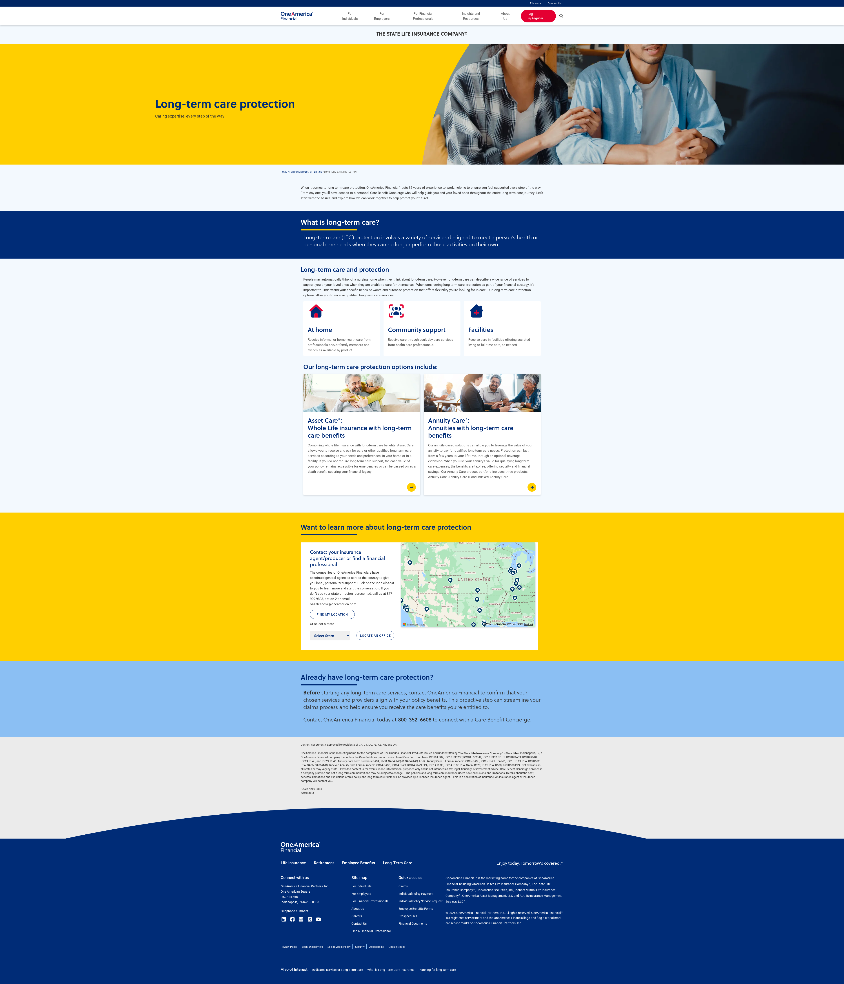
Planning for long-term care (437, 970)
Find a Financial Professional (371, 931)
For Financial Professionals (423, 16)
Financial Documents (412, 923)
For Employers (382, 16)
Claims (403, 886)
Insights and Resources (471, 16)
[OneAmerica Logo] (300, 849)
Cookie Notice (397, 946)
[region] (468, 584)
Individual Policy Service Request (420, 901)
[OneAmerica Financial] (297, 16)
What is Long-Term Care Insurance (390, 970)
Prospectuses (407, 916)
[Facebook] (292, 919)
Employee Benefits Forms (415, 908)
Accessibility (376, 946)
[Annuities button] (532, 487)
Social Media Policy (339, 946)
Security (360, 946)
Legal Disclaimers (312, 946)
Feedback (528, 624)
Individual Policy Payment (415, 894)
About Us (505, 16)
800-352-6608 (414, 719)
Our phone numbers (294, 911)
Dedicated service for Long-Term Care (337, 970)
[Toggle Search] (561, 16)
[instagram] (301, 919)
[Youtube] (318, 919)
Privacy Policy (289, 946)
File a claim (537, 3)
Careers (356, 916)
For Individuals (350, 16)
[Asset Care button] (411, 487)
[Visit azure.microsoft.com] (414, 624)
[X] (310, 919)
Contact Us (555, 3)
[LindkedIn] (284, 919)
